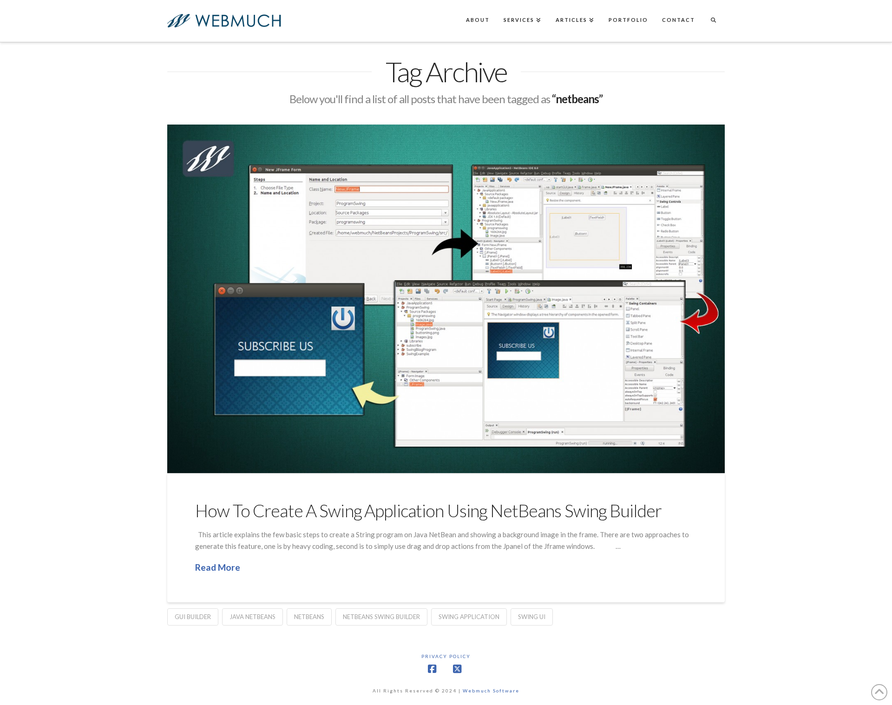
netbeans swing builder (381, 616)
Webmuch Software (491, 690)
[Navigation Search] (713, 21)
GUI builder (193, 616)
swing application (469, 616)
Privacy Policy (446, 656)
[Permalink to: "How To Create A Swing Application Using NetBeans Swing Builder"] (446, 299)
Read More (217, 567)
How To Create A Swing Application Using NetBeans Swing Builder (428, 510)
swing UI (531, 616)
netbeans (309, 616)
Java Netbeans (252, 616)
